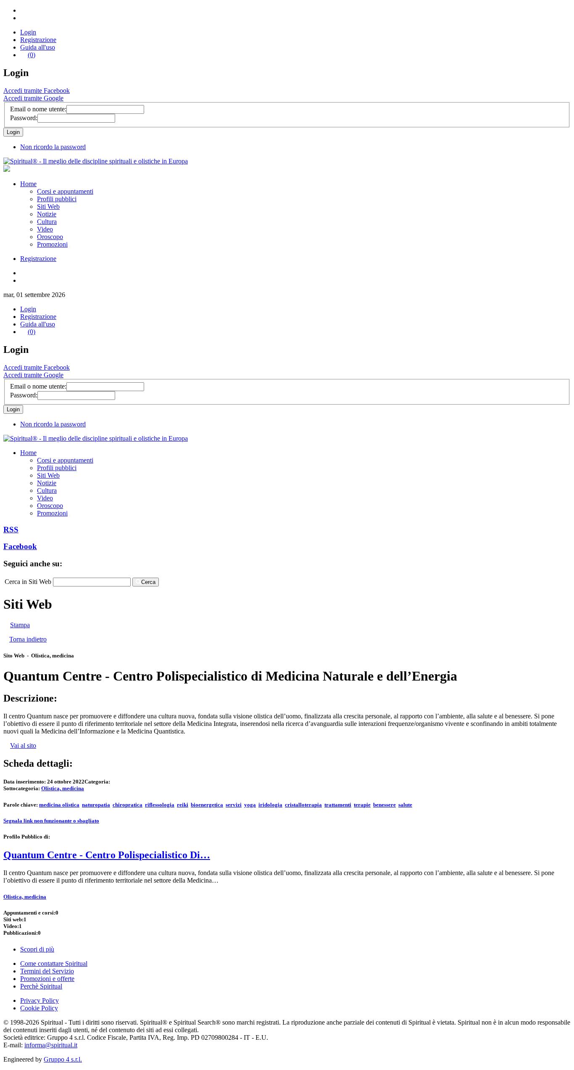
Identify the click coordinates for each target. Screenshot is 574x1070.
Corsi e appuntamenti (65, 191)
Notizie (46, 214)
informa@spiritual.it (50, 1045)
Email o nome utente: (38, 109)
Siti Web (48, 206)
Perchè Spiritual (41, 986)
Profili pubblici (56, 198)
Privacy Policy (39, 1000)
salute (405, 805)
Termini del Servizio (47, 971)
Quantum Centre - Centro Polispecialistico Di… (106, 854)
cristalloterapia (303, 805)
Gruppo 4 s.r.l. (63, 1059)
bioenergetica (207, 805)
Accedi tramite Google (33, 98)
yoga (250, 805)
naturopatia (96, 805)
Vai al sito (23, 745)
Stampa (20, 624)
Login (28, 32)
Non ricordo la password (53, 146)
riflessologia (159, 805)
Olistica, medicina (62, 788)
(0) (31, 54)
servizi (234, 805)
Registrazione (38, 39)
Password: (23, 117)
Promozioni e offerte (47, 978)
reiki (182, 805)
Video (45, 229)
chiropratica (127, 805)
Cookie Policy (39, 1008)
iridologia (270, 805)
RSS (10, 529)
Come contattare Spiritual (53, 963)
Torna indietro (28, 639)
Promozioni (52, 244)
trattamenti (337, 805)
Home (28, 183)
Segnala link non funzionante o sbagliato (51, 821)
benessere (384, 805)
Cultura (47, 221)
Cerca (148, 582)
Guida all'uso (37, 47)
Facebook (20, 546)
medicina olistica (59, 805)
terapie (362, 805)
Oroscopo (50, 236)
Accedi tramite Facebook (36, 90)
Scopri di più (37, 949)
